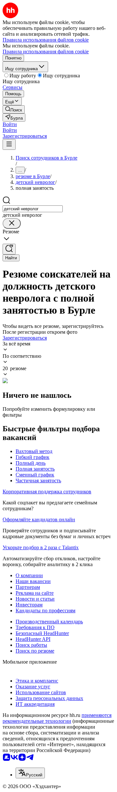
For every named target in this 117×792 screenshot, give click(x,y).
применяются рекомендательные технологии (57, 718)
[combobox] (33, 208)
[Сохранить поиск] (9, 249)
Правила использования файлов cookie (46, 51)
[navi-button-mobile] (9, 144)
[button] (10, 124)
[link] (14, 109)
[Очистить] (12, 223)
